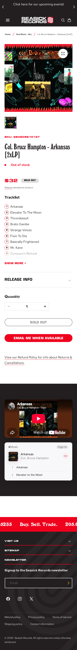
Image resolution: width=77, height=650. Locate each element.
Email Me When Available (39, 338)
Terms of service (61, 617)
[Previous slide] (14, 78)
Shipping (8, 187)
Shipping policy (13, 624)
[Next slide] (63, 78)
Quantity (12, 296)
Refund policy (12, 617)
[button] (8, 20)
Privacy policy (36, 617)
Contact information (42, 624)
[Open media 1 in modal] (63, 53)
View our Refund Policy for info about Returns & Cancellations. (38, 360)
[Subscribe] (68, 583)
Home (8, 34)
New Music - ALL (24, 34)
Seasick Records (23, 638)
